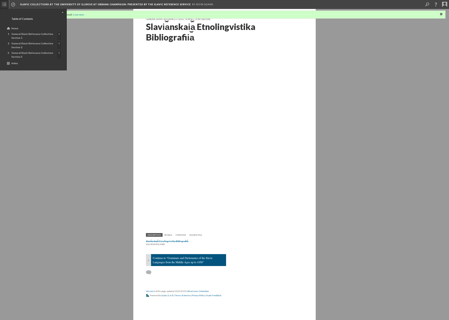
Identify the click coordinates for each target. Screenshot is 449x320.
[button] (435, 4)
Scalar (164, 295)
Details (168, 235)
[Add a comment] (150, 272)
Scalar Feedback (213, 295)
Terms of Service (183, 295)
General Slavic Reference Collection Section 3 (32, 55)
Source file (195, 235)
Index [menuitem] (14, 63)
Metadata (204, 291)
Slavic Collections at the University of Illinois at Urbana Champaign (105, 4)
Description (154, 235)
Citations (181, 235)
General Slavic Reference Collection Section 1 (32, 36)
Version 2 (150, 291)
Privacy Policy (198, 295)
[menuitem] (4, 4)
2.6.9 (170, 295)
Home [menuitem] (14, 28)
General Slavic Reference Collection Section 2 (32, 45)
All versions (192, 291)
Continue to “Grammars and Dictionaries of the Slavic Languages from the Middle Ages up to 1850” (183, 260)
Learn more (78, 14)
